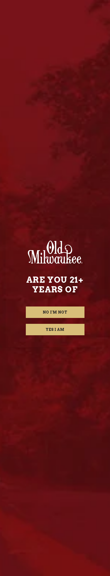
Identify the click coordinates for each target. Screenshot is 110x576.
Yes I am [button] (55, 329)
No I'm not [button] (55, 312)
